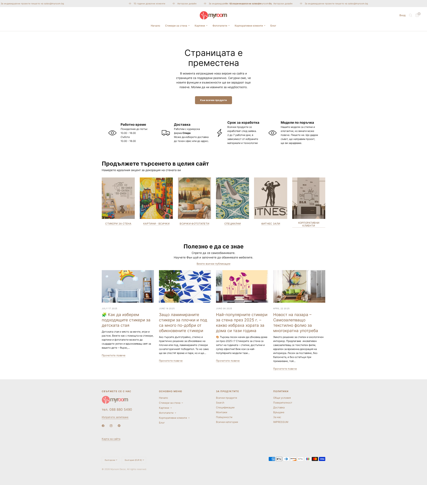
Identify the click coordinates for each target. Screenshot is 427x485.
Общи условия (282, 397)
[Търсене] (410, 15)
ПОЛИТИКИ (281, 391)
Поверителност (282, 402)
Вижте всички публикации (213, 263)
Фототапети (219, 25)
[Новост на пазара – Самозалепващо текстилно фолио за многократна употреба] (299, 286)
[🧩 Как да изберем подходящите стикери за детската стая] (128, 286)
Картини (200, 25)
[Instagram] (113, 425)
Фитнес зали (270, 223)
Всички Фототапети (194, 223)
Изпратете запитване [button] (115, 417)
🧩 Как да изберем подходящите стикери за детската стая (126, 320)
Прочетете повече (114, 355)
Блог (273, 25)
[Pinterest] (121, 425)
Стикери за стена (176, 25)
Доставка (279, 407)
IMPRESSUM (280, 422)
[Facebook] (105, 425)
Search (220, 402)
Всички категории (227, 422)
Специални (232, 223)
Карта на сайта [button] (111, 438)
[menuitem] (155, 25)
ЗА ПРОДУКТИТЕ (227, 391)
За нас (277, 417)
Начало (155, 25)
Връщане (278, 412)
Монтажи (221, 412)
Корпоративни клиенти (249, 25)
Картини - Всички (156, 223)
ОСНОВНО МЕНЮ (170, 391)
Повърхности (224, 417)
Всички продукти (226, 397)
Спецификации (225, 407)
